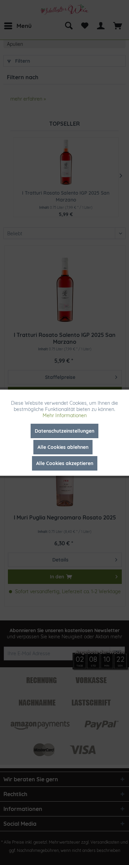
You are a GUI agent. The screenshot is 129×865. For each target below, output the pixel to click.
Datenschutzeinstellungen (64, 431)
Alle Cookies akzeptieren (64, 463)
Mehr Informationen (65, 415)
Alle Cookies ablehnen (62, 447)
